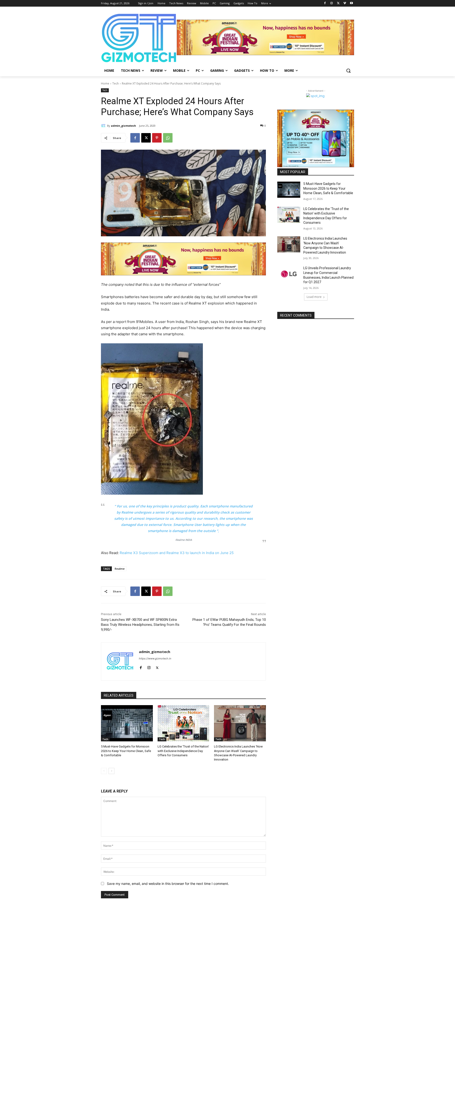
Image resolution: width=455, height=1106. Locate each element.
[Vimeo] (344, 3)
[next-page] (111, 771)
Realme (120, 568)
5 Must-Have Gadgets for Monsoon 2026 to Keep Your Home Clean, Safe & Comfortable (126, 751)
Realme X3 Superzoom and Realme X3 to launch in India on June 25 (177, 553)
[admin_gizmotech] (104, 125)
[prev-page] (104, 771)
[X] (338, 3)
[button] (348, 70)
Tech (115, 83)
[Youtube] (351, 3)
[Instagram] (331, 3)
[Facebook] (325, 3)
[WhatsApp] (168, 138)
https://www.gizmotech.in (155, 658)
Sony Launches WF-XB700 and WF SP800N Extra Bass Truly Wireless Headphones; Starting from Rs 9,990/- (140, 625)
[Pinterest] (157, 138)
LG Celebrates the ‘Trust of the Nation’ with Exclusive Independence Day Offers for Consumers (183, 751)
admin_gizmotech (123, 125)
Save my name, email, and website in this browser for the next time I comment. (168, 884)
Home (105, 83)
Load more (314, 297)
